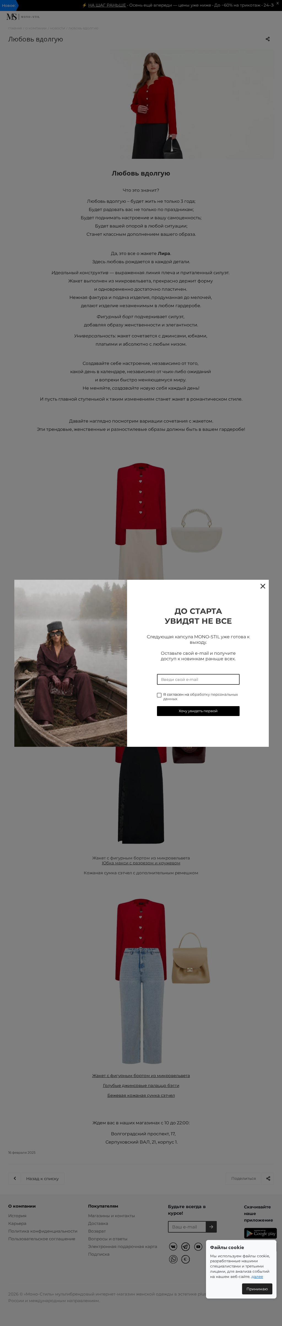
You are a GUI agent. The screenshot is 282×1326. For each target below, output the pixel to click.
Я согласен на (200, 696)
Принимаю (257, 1289)
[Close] (262, 585)
